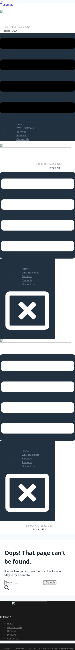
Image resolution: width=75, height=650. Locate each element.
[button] (37, 76)
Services (11, 631)
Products (11, 635)
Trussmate (6, 4)
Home (10, 623)
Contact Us (22, 139)
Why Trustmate (14, 627)
